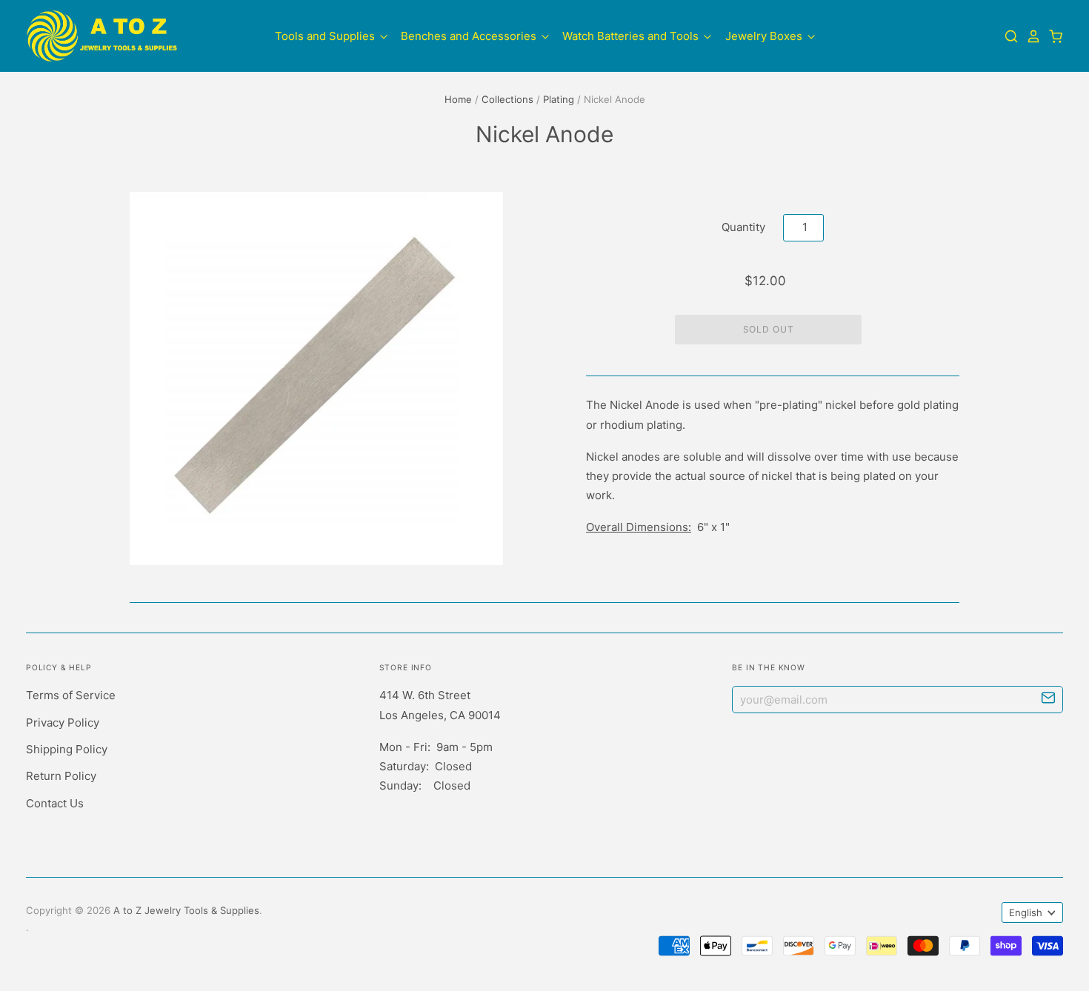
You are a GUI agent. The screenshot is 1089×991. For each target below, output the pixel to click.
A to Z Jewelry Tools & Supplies (186, 910)
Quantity (743, 227)
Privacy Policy (62, 722)
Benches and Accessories (470, 35)
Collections (507, 99)
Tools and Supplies (326, 35)
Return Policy (61, 776)
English (1025, 912)
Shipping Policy (66, 749)
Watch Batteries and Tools (632, 35)
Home (458, 99)
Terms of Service (71, 695)
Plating (558, 99)
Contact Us (55, 803)
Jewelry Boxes (765, 35)
